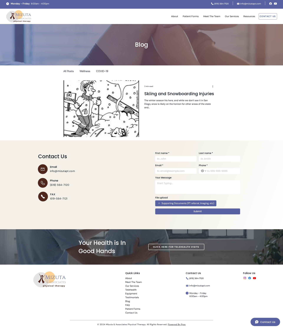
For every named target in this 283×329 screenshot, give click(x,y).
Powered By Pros (177, 324)
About (128, 278)
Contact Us (131, 312)
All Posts (68, 71)
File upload (161, 197)
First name (162, 153)
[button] (249, 16)
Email (159, 165)
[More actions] (213, 86)
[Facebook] (270, 3)
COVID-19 (102, 71)
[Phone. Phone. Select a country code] (204, 171)
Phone (203, 165)
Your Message (163, 177)
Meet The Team (133, 282)
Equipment (131, 293)
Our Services (132, 285)
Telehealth (130, 289)
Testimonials (132, 297)
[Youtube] (275, 3)
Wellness (85, 71)
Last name (206, 153)
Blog (127, 301)
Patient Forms (132, 308)
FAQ (127, 305)
